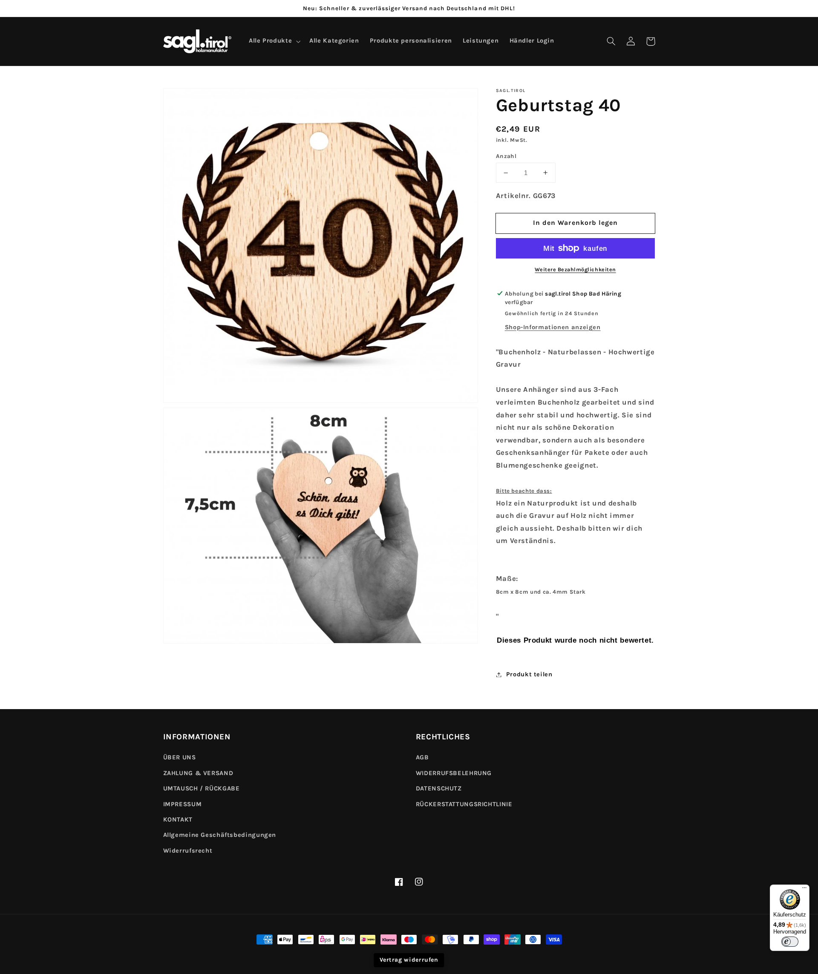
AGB (422, 757)
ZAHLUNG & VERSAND (198, 773)
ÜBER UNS (179, 757)
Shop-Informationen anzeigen (553, 327)
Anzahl (506, 155)
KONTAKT (178, 819)
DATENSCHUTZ (439, 788)
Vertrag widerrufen (409, 959)
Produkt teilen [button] (529, 674)
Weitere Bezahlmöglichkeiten (575, 269)
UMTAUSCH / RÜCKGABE (201, 788)
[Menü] (804, 890)
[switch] (789, 942)
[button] (611, 41)
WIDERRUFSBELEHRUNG (454, 773)
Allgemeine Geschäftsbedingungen (220, 835)
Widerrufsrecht (188, 850)
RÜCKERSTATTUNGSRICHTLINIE (464, 804)
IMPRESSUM (182, 804)
